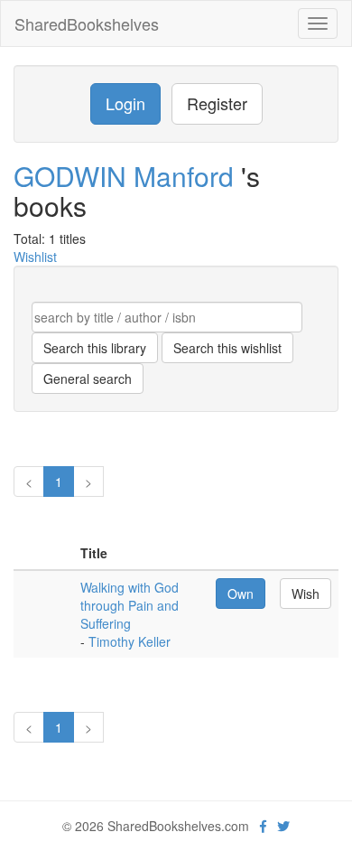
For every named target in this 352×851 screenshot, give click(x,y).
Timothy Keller (129, 641)
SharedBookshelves (86, 23)
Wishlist (35, 257)
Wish (306, 593)
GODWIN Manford (127, 175)
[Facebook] (263, 826)
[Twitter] (283, 826)
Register (217, 103)
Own (240, 593)
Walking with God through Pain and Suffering (129, 605)
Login (125, 103)
